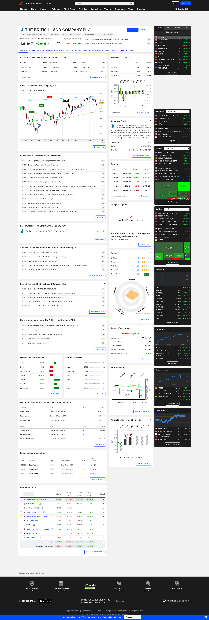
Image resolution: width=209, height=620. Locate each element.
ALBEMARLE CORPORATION (167, 224)
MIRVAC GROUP (31, 533)
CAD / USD (159, 287)
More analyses (144, 244)
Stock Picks (69, 9)
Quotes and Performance (32, 358)
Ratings (105, 50)
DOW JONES (162, 45)
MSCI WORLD (162, 68)
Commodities (160, 329)
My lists (172, 141)
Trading (107, 9)
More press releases (97, 311)
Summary (23, 50)
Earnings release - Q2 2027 (142, 150)
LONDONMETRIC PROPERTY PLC (37, 529)
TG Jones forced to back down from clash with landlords (46, 306)
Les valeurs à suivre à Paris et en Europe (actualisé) (45, 334)
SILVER (158, 356)
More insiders (99, 444)
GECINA (28, 525)
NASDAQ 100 (162, 48)
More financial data (143, 112)
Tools (130, 9)
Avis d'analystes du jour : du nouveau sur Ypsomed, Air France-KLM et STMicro (54, 325)
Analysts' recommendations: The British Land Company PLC (49, 248)
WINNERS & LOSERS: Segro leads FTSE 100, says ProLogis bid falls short (52, 211)
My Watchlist (160, 111)
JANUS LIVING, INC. (32, 508)
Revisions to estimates (142, 411)
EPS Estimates (118, 367)
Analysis (44, 9)
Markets (23, 9)
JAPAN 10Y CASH (164, 434)
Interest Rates (160, 410)
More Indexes (172, 72)
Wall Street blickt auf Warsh (37, 343)
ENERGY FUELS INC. (165, 158)
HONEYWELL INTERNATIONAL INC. (170, 131)
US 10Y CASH (162, 428)
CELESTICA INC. (163, 134)
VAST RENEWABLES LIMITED (168, 116)
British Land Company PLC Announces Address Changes (47, 190)
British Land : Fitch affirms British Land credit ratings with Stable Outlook (51, 293)
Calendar (56, 9)
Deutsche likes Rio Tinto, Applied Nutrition (42, 269)
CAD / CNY (159, 301)
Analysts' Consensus (121, 328)
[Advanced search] (131, 3)
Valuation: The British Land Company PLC (40, 58)
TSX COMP (161, 37)
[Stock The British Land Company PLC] (51, 499)
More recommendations (96, 275)
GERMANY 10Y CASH (165, 431)
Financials (70, 50)
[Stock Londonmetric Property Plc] (51, 529)
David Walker (24, 416)
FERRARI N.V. (162, 121)
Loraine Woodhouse (27, 439)
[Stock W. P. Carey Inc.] (39, 504)
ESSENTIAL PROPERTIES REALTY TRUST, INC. (38, 516)
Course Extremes (74, 358)
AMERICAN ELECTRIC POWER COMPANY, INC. (170, 234)
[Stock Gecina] (33, 525)
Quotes (32, 50)
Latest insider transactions (33, 453)
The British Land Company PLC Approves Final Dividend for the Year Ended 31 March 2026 (58, 169)
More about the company (141, 155)
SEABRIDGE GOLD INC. (166, 179)
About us (98, 611)
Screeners (120, 9)
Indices (159, 28)
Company (58, 50)
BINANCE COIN (163, 396)
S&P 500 (160, 43)
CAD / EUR (159, 296)
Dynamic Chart (99, 147)
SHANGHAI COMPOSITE (166, 59)
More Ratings (145, 319)
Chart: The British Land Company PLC (38, 86)
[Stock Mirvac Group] (39, 533)
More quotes (55, 394)
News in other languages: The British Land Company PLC (47, 320)
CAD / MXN (159, 290)
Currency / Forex (161, 269)
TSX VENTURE (163, 40)
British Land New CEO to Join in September (42, 199)
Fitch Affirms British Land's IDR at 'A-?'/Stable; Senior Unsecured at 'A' (51, 302)
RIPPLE (160, 399)
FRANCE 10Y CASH (164, 437)
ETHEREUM (162, 391)
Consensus (94, 50)
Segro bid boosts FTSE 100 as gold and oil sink (43, 207)
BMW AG (160, 124)
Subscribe (185, 3)
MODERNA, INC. (163, 216)
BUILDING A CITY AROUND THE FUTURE (42, 289)
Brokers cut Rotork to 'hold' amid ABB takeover (107, 44)
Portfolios (82, 9)
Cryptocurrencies (162, 370)
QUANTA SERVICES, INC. (166, 229)
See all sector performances (95, 552)
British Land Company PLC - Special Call (46, 231)
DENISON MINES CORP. (166, 152)
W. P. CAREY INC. (31, 504)
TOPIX (160, 62)
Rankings (141, 9)
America (177, 28)
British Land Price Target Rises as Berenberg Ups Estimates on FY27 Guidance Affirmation (57, 265)
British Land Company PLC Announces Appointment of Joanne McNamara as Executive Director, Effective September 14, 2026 (62, 186)
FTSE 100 (161, 51)
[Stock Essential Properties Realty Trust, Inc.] (51, 516)
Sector (123, 50)
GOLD (158, 347)
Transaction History (97, 479)
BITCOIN (160, 388)
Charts (40, 50)
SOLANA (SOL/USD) (164, 393)
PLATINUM (159, 359)
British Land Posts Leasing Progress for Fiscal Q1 (44, 182)
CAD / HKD (159, 313)
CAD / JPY (159, 304)
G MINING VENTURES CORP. (167, 161)
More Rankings (173, 202)
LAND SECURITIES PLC (34, 512)
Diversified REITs (28, 488)
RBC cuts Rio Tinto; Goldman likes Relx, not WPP (44, 261)
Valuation (82, 50)
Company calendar (143, 464)
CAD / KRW (159, 310)
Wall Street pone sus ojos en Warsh (40, 339)
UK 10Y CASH (162, 440)
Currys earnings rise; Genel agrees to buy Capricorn (45, 203)
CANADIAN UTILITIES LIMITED (168, 171)
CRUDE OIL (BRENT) (163, 353)
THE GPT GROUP (32, 521)
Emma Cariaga (25, 420)
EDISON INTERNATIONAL (166, 237)
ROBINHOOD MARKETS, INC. (168, 213)
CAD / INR (159, 299)
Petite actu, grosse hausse (36, 330)
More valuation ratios (97, 77)
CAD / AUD (159, 307)
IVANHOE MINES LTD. (165, 164)
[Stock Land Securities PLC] (44, 512)
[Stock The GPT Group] (39, 521)
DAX (159, 57)
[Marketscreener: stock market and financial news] (34, 3)
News (33, 9)
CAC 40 (160, 54)
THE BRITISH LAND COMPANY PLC (38, 499)
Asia (186, 28)
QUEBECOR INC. (163, 128)
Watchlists (96, 9)
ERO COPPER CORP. (165, 155)
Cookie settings (87, 611)
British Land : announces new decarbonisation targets (45, 297)
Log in (175, 3)
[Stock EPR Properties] (40, 537)
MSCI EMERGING (163, 65)
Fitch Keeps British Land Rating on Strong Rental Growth (110, 39)
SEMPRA (161, 240)
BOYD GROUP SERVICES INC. (168, 174)
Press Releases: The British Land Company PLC (43, 284)
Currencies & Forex (172, 323)
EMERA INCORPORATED (166, 168)
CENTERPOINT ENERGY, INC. (168, 231)
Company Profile (119, 121)
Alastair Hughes (25, 434)
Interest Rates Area (172, 444)
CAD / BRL (159, 293)
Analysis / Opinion (119, 205)
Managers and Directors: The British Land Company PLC (47, 402)
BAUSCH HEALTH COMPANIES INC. (170, 176)
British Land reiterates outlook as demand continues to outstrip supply (51, 173)
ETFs (131, 50)
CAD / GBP (159, 315)
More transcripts (99, 239)
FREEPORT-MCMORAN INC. (167, 221)
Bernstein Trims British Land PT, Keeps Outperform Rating (47, 257)
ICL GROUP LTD (163, 118)
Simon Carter (24, 412)
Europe (168, 28)
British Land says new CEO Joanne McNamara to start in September (50, 195)
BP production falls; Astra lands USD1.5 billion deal (45, 178)
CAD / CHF (159, 318)
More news (100, 217)
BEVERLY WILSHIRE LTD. (166, 137)
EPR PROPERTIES (32, 538)
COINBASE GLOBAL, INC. (166, 219)
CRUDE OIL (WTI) (162, 350)
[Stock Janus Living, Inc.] (41, 508)
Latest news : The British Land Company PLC (41, 156)
